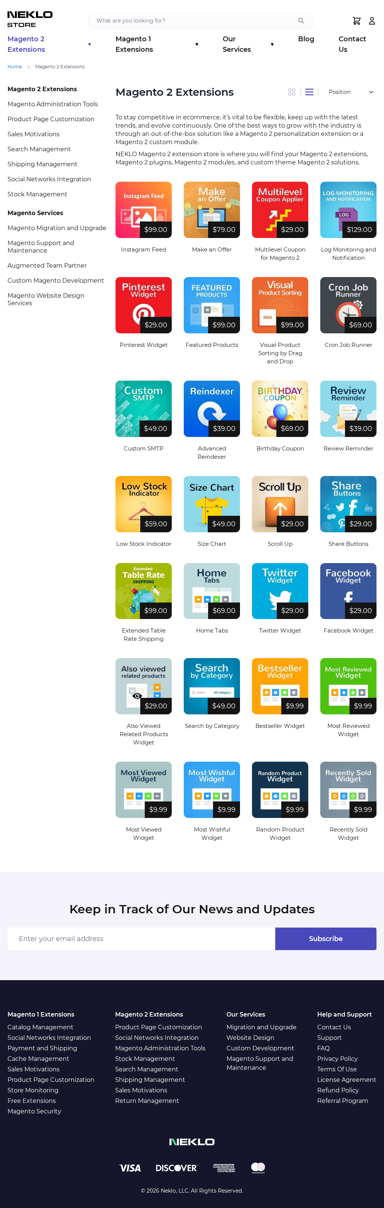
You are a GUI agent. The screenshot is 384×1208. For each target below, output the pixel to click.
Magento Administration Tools (53, 104)
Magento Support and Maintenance (41, 246)
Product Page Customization (51, 119)
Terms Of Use (337, 1069)
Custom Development (260, 1048)
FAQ (323, 1048)
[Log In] (372, 21)
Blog (306, 39)
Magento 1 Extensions (157, 44)
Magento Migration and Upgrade (57, 228)
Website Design (250, 1037)
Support (329, 1037)
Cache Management (38, 1058)
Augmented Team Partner (47, 265)
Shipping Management (43, 164)
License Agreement (346, 1079)
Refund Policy (338, 1090)
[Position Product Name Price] (350, 92)
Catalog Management (41, 1027)
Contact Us (352, 44)
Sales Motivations (34, 134)
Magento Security (34, 1111)
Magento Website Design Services (46, 299)
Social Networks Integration (49, 179)
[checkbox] (294, 92)
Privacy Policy (337, 1058)
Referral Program (342, 1100)
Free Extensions (32, 1100)
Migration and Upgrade (261, 1027)
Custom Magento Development (56, 280)
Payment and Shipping (42, 1048)
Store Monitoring (33, 1090)
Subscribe (326, 939)
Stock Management (38, 194)
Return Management (147, 1100)
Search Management (39, 149)
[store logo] (30, 20)
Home (15, 66)
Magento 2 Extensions (49, 44)
